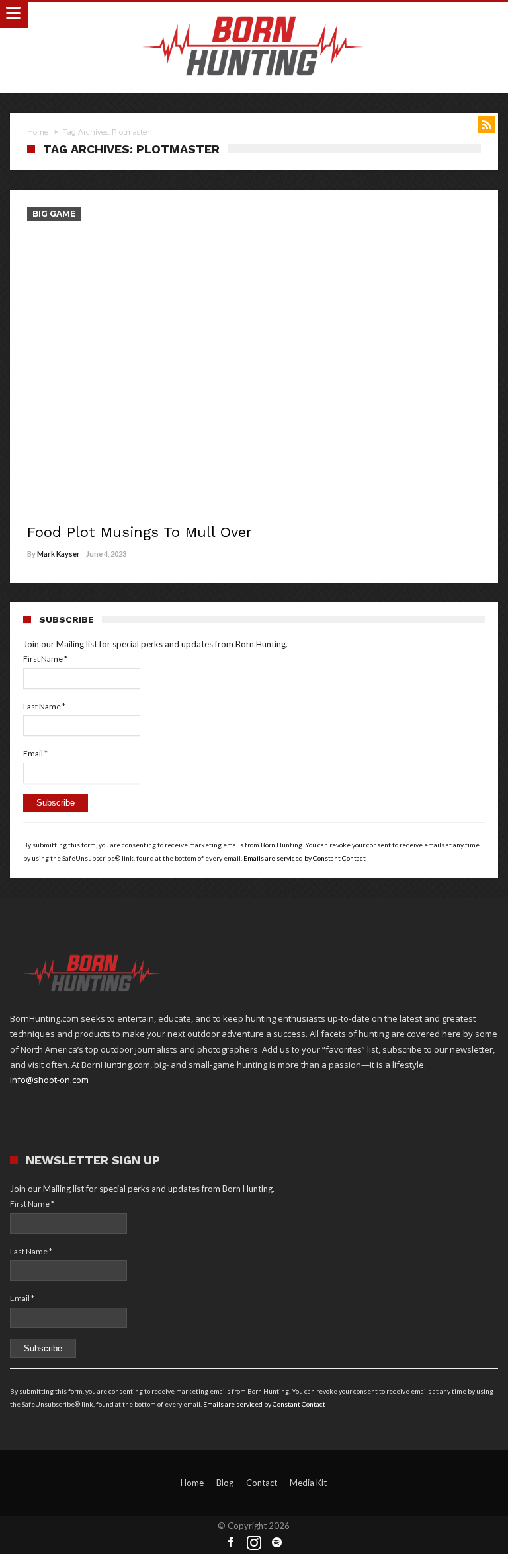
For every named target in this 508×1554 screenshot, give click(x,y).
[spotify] (277, 1543)
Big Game (53, 214)
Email (35, 753)
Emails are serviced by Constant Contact (304, 858)
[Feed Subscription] (486, 124)
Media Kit (308, 1482)
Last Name (44, 706)
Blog (224, 1482)
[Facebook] (230, 1543)
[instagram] (254, 1543)
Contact (261, 1482)
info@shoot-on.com (49, 1080)
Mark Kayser (58, 553)
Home (37, 132)
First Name (45, 659)
